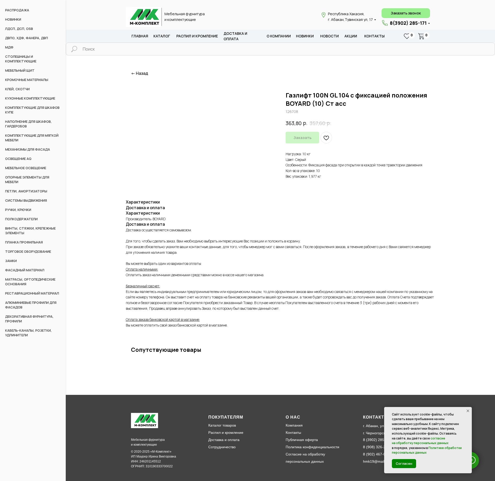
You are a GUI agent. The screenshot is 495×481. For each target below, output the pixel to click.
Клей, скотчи (17, 89)
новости (329, 36)
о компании (279, 36)
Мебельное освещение (25, 168)
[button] (406, 13)
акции (350, 36)
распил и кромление (197, 36)
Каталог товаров (222, 425)
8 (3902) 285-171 (377, 440)
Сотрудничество (222, 447)
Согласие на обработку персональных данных (305, 457)
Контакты (374, 36)
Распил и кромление (225, 432)
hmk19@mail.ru (376, 461)
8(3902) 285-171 (408, 23)
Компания (294, 425)
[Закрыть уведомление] (468, 410)
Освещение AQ (18, 158)
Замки (11, 260)
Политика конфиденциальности (312, 447)
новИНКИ (305, 36)
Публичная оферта (302, 440)
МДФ (9, 47)
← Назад (139, 73)
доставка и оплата (235, 36)
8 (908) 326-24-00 (378, 447)
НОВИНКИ (13, 19)
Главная (139, 36)
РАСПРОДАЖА (17, 10)
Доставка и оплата (224, 440)
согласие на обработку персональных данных (420, 440)
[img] (143, 17)
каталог (161, 36)
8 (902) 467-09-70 (378, 454)
